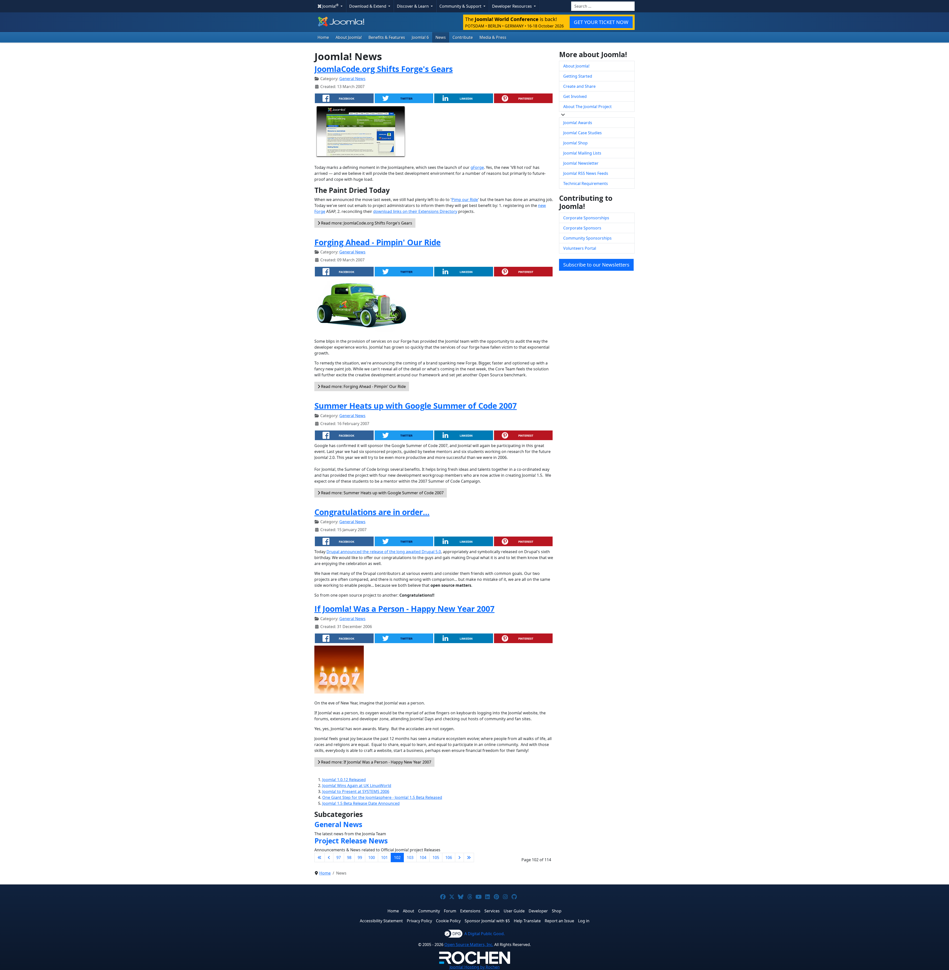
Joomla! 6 (420, 37)
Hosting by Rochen (475, 967)
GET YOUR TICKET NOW (601, 22)
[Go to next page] (459, 857)
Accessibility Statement (381, 921)
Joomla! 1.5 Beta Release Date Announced (361, 803)
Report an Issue (559, 921)
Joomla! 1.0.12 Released (344, 779)
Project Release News (351, 840)
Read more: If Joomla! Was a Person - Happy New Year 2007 (375, 762)
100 (371, 857)
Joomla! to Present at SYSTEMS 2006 (355, 791)
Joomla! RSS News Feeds (585, 173)
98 (349, 857)
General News (352, 78)
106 (448, 857)
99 (360, 857)
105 (435, 857)
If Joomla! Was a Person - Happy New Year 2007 (404, 608)
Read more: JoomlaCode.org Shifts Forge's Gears (366, 223)
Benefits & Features (386, 37)
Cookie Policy (448, 921)
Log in (583, 921)
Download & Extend (368, 6)
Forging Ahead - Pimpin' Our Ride (377, 242)
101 (384, 857)
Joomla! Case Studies (582, 132)
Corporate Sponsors (582, 228)
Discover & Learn (413, 6)
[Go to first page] (319, 857)
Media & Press (492, 37)
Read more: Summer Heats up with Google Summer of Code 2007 (382, 493)
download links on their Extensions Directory (415, 211)
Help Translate (527, 921)
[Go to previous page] (328, 857)
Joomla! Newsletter (581, 163)
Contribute (463, 37)
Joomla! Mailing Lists (582, 153)
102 (397, 857)
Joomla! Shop (575, 143)
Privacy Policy (419, 921)
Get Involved (575, 96)
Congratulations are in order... (372, 512)
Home (323, 37)
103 (410, 857)
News (440, 37)
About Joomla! (349, 37)
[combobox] (603, 6)
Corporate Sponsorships (586, 218)
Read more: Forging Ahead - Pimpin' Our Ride (363, 386)
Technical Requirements (585, 183)
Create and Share (579, 86)
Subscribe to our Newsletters (596, 264)
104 (423, 857)
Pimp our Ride (465, 199)
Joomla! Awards (577, 122)
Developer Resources (512, 6)
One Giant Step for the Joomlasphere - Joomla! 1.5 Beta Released (382, 797)
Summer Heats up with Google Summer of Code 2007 (415, 405)
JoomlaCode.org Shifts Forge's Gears (383, 69)
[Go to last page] (469, 857)
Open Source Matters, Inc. (468, 944)
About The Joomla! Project (587, 106)
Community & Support (460, 6)
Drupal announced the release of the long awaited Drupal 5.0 (383, 551)
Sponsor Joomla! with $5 (487, 921)
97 (338, 857)
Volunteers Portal (579, 248)
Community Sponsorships (587, 238)
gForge (477, 167)
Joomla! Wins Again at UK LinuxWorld (356, 785)
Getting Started (577, 76)
